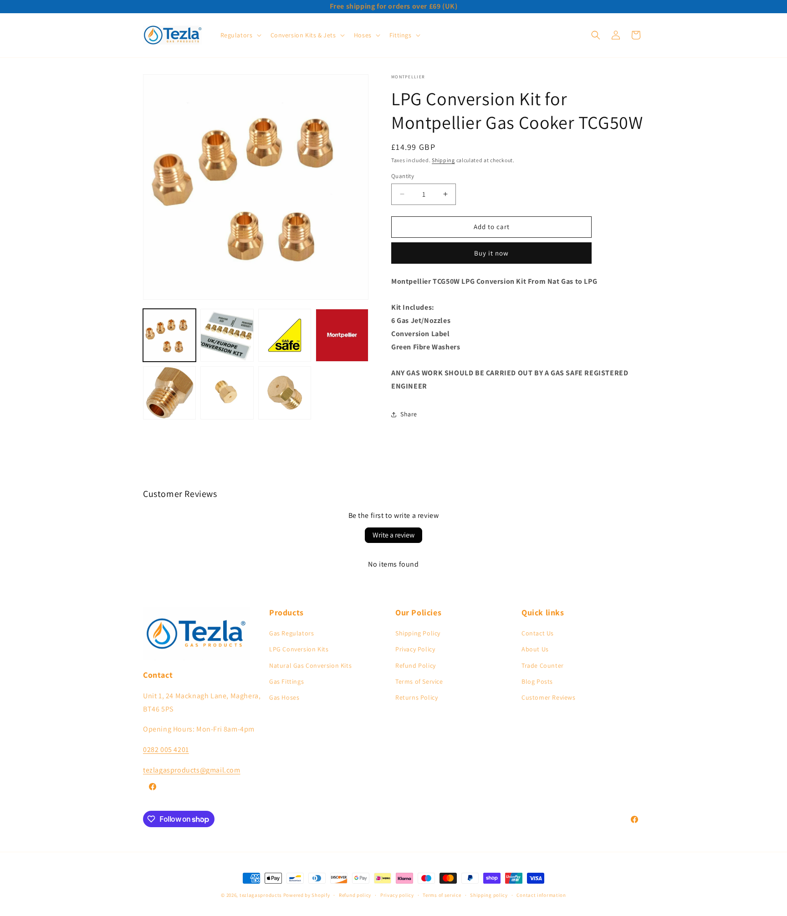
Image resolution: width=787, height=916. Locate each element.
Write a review (393, 535)
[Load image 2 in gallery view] (226, 335)
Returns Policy (416, 697)
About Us (535, 649)
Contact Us (537, 633)
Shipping (443, 160)
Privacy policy (397, 895)
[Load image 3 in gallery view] (284, 335)
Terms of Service (419, 681)
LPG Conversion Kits (298, 649)
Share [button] (408, 414)
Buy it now (491, 253)
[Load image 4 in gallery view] (342, 335)
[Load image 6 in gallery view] (226, 392)
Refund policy (355, 895)
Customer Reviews (548, 697)
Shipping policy (489, 895)
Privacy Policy (415, 649)
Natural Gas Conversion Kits (310, 665)
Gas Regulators (291, 633)
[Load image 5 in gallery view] (169, 392)
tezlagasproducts (261, 895)
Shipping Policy (417, 633)
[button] (240, 35)
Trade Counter (542, 665)
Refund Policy (415, 665)
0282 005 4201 (166, 749)
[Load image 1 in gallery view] (169, 335)
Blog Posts (537, 681)
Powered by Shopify (306, 895)
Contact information (541, 895)
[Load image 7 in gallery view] (284, 392)
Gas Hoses (284, 697)
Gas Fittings (286, 681)
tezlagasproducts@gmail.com (191, 770)
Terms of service (442, 895)
